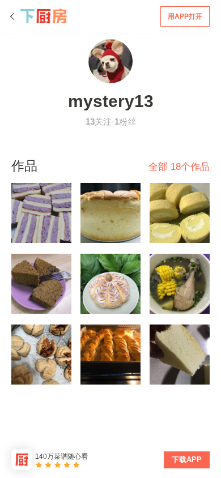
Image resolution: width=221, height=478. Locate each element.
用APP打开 (185, 16)
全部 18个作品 (179, 166)
